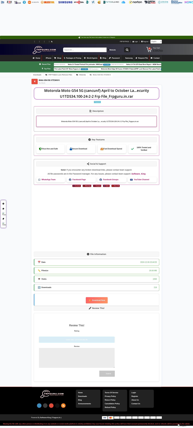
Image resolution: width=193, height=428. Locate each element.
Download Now (96, 300)
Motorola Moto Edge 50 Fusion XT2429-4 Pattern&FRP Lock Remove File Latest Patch (111, 69)
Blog (104, 58)
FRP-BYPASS (124, 41)
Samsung (129, 58)
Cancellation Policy (112, 404)
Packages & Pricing (73, 58)
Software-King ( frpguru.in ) (50, 417)
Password (116, 58)
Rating (76, 331)
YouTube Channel (141, 180)
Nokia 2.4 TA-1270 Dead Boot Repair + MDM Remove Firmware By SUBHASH (133, 64)
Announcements (84, 404)
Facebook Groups (110, 180)
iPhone (48, 58)
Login (136, 41)
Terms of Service (111, 393)
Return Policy (110, 400)
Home (38, 58)
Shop (59, 58)
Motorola (82, 75)
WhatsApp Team (49, 180)
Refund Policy (110, 407)
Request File (143, 58)
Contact (156, 58)
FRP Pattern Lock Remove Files (60, 75)
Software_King (138, 174)
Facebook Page (79, 180)
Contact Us (135, 404)
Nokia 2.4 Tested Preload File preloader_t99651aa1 (66, 64)
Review (77, 346)
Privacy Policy (110, 396)
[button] (127, 49)
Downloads (37, 75)
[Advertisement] (67, 20)
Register (145, 41)
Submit (108, 374)
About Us (135, 400)
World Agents (92, 58)
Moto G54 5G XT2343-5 (102, 75)
